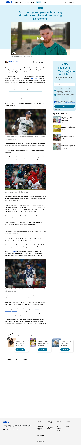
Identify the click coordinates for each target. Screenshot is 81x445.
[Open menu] (49, 2)
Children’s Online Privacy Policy (40, 432)
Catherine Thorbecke (13, 61)
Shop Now (20, 349)
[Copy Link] (45, 62)
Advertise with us (40, 435)
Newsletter (71, 2)
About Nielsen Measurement (50, 428)
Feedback (49, 433)
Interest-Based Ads (51, 425)
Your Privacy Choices (39, 429)
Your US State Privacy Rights (50, 422)
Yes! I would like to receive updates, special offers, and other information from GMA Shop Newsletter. (65, 91)
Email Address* (57, 82)
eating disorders (12, 251)
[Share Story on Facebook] (34, 62)
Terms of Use (39, 423)
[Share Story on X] (36, 62)
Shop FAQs (59, 421)
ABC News (59, 423)
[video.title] (40, 38)
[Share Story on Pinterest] (39, 62)
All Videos (59, 428)
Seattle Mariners (35, 78)
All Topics (58, 430)
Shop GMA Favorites (15, 334)
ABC (58, 426)
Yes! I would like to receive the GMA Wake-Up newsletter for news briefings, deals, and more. (65, 96)
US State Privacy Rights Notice (68, 102)
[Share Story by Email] (42, 62)
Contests (39, 421)
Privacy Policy (57, 102)
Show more (42, 137)
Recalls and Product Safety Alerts (69, 425)
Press (48, 430)
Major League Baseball (12, 68)
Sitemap (68, 421)
